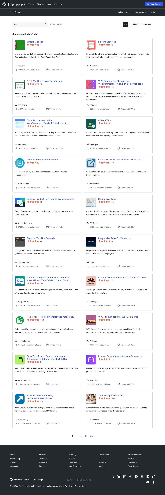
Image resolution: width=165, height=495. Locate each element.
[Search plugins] (45, 24)
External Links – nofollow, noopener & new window (40, 397)
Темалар (43, 459)
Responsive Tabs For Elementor (114, 238)
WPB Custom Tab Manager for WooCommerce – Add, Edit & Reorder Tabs (120, 82)
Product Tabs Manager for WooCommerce (120, 356)
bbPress (132, 462)
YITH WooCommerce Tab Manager (45, 81)
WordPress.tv (75, 466)
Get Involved (104, 455)
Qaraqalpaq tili (38, 480)
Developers (73, 462)
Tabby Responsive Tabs (110, 395)
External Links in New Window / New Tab (119, 159)
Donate (103, 462)
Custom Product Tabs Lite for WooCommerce (122, 277)
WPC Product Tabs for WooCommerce (118, 317)
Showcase (43, 455)
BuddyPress (134, 466)
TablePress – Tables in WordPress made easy (50, 317)
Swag (102, 466)
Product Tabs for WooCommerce (44, 159)
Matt (131, 459)
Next (91, 436)
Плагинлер (43, 462)
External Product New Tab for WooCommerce (50, 199)
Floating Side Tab (107, 41)
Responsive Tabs (107, 199)
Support (72, 459)
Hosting (13, 462)
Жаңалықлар (15, 459)
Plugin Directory (16, 12)
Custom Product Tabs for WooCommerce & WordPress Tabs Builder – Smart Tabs (48, 279)
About (12, 455)
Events (101, 459)
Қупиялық (14, 466)
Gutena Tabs (104, 120)
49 (86, 436)
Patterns (42, 466)
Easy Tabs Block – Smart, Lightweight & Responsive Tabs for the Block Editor (47, 357)
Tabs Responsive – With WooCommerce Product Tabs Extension (47, 121)
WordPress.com (135, 455)
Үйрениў (72, 455)
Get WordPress (153, 4)
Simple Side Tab (35, 41)
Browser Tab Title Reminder (41, 238)
